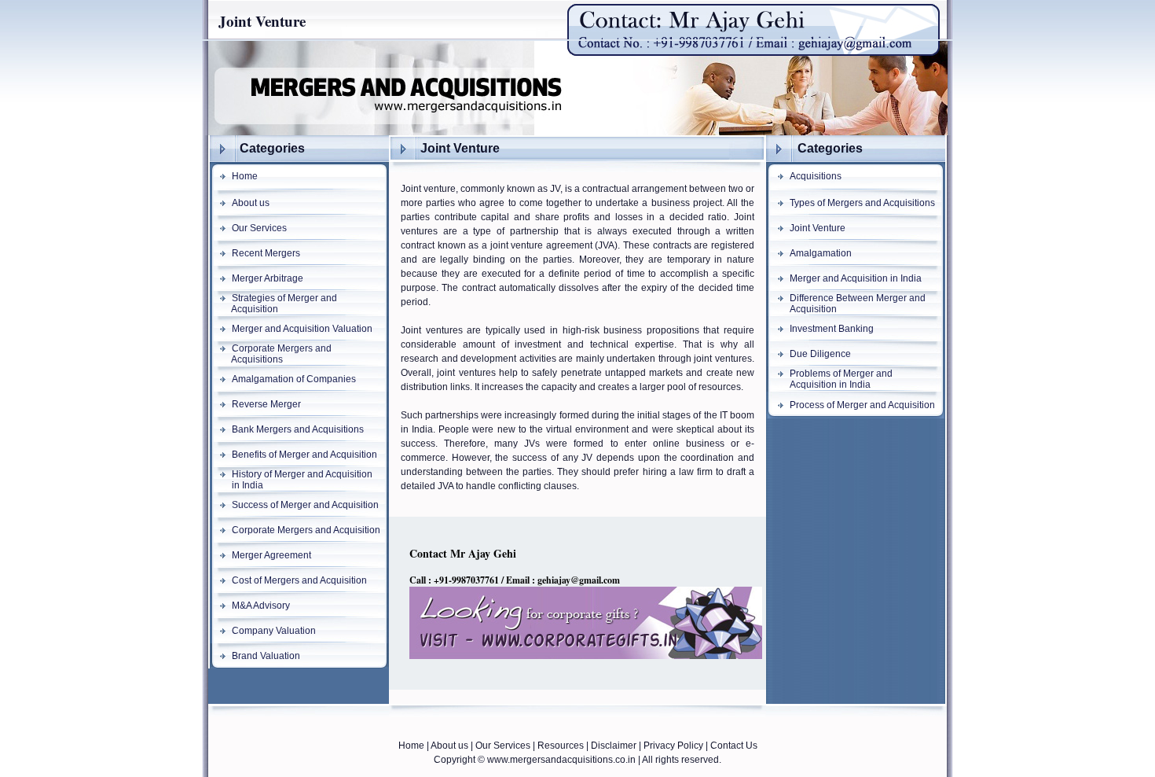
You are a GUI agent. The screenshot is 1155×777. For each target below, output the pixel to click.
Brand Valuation (266, 655)
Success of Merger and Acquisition (305, 504)
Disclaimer (613, 745)
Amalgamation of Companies (294, 379)
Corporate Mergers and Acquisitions (270, 354)
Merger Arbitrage (267, 278)
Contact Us (733, 745)
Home (245, 176)
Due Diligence (820, 353)
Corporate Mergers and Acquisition (306, 530)
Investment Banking (832, 328)
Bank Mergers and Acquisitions (298, 429)
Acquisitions (816, 176)
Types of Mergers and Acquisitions (862, 202)
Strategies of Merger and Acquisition (272, 304)
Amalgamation (821, 253)
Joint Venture (817, 228)
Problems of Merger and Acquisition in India (829, 379)
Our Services (259, 228)
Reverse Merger (266, 404)
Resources (560, 745)
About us (251, 202)
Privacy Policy (673, 745)
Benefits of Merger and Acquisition (304, 454)
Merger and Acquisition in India (856, 278)
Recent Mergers (266, 253)
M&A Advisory (261, 605)
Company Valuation (274, 630)
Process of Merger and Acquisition (862, 405)
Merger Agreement (271, 555)
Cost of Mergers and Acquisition (299, 580)
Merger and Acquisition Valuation (302, 328)
